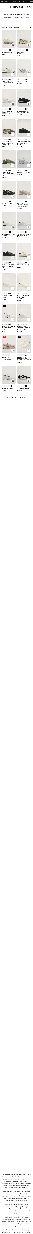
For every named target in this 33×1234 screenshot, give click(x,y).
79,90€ (19, 267)
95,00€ (19, 390)
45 (8, 293)
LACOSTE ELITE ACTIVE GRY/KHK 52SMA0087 (7, 143)
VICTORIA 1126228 (23, 265)
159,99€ (19, 208)
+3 (25, 108)
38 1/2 (25, 170)
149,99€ (4, 85)
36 (18, 79)
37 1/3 (3, 355)
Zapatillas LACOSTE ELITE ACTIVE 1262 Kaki (8, 174)
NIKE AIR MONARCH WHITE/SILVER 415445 (8, 328)
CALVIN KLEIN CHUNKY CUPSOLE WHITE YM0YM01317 (24, 359)
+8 (25, 79)
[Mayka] (16, 7)
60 (16, 397)
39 (6, 201)
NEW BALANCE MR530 (22, 53)
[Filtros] (30, 27)
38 (22, 79)
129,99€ (4, 116)
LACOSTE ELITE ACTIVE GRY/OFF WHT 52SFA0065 (22, 205)
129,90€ (19, 362)
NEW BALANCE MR (23, 172)
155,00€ (19, 146)
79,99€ (4, 331)
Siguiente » (22, 397)
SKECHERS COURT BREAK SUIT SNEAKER (23, 297)
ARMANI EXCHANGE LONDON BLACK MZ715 (24, 143)
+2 (25, 201)
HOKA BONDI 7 (6, 357)
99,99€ (19, 83)
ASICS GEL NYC (7, 52)
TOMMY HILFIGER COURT (7, 296)
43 (8, 79)
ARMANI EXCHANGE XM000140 (8, 235)
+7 (10, 201)
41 (4, 79)
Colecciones (9, 27)
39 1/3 (8, 355)
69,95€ (19, 300)
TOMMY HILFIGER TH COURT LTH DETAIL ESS (24, 236)
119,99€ (19, 55)
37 (2, 201)
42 (6, 79)
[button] (27, 7)
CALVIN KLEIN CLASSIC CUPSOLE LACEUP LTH (23, 328)
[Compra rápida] (12, 44)
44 (6, 293)
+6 (11, 385)
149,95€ (4, 54)
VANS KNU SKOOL (23, 388)
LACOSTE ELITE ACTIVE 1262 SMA (7, 82)
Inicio (3, 27)
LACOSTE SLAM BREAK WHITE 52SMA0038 (7, 112)
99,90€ (19, 239)
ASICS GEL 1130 (22, 81)
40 (2, 79)
